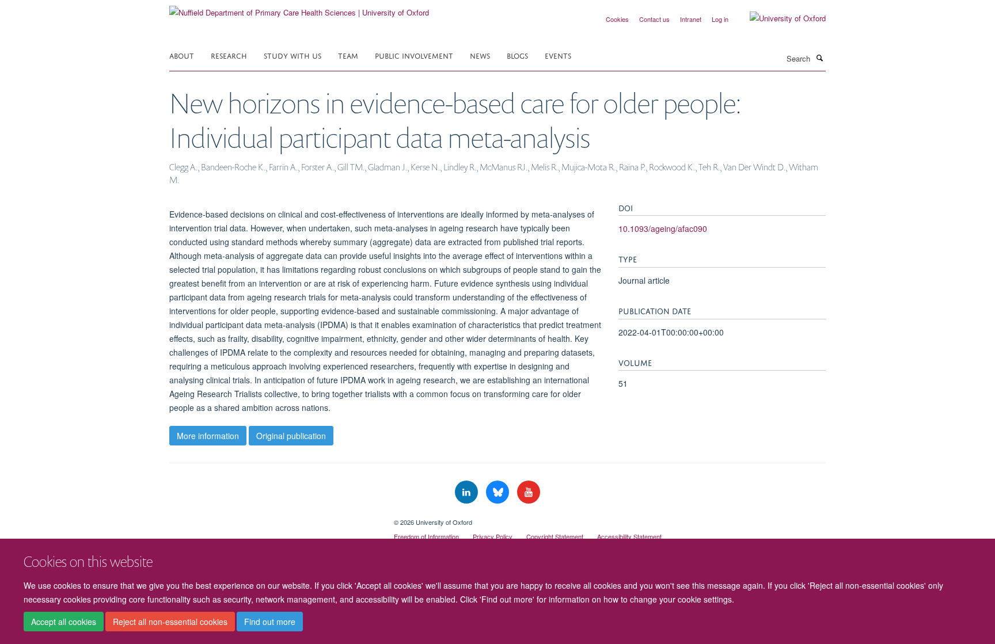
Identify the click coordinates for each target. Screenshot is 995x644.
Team (348, 54)
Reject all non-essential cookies (170, 621)
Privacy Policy (492, 536)
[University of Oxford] (779, 18)
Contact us (654, 19)
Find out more (269, 621)
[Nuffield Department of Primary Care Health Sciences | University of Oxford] (299, 8)
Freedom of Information (426, 536)
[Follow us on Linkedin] (467, 492)
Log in (720, 19)
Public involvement (414, 54)
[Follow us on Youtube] (528, 492)
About (181, 54)
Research (229, 54)
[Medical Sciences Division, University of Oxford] (273, 518)
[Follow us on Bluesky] (498, 492)
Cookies (617, 19)
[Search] (819, 57)
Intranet (690, 19)
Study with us (292, 54)
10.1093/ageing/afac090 (662, 228)
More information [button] (208, 435)
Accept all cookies (63, 621)
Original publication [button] (291, 435)
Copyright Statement (554, 536)
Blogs (517, 54)
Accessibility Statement (629, 536)
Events (558, 54)
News (480, 54)
